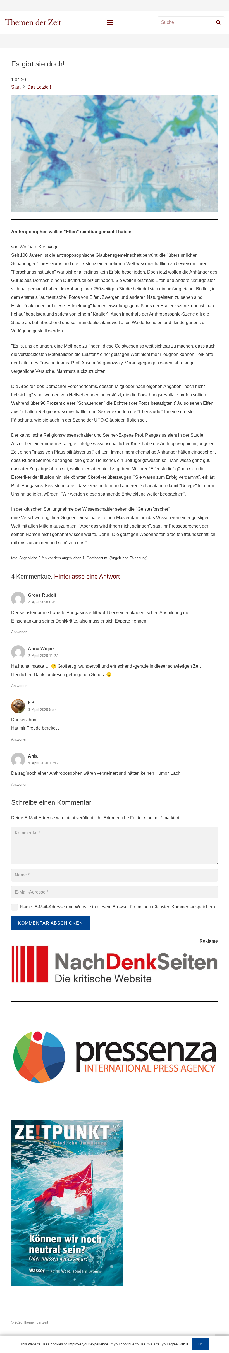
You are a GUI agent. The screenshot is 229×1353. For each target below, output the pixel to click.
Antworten (19, 632)
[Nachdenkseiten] (114, 964)
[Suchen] (218, 22)
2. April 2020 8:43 (42, 602)
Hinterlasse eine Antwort (87, 576)
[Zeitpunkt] (114, 1203)
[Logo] (33, 22)
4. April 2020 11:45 (43, 763)
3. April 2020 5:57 (42, 709)
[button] (109, 22)
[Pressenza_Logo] (114, 1056)
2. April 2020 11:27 (43, 656)
